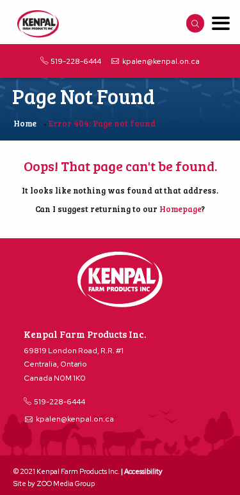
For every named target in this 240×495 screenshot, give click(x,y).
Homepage (180, 209)
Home (24, 123)
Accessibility (143, 471)
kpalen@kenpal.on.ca (161, 61)
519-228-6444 (76, 61)
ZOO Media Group (65, 483)
